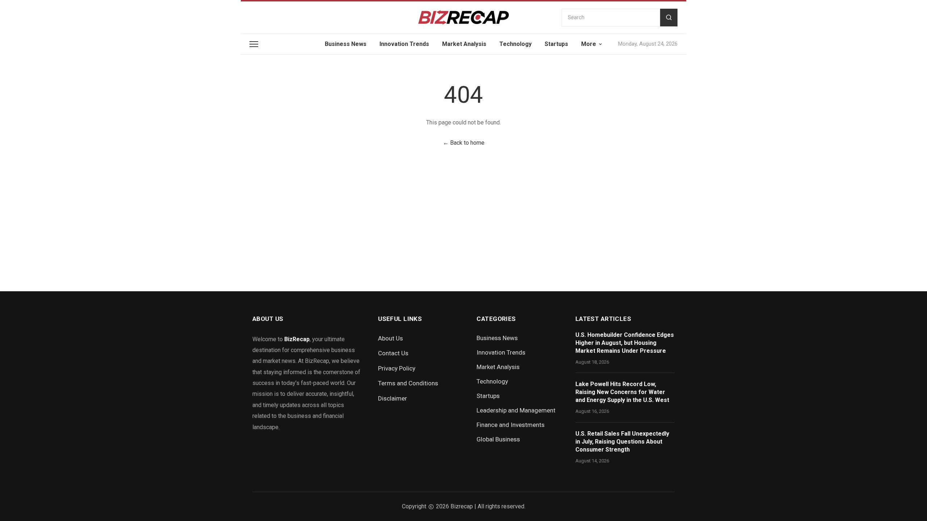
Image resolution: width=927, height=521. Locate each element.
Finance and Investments (511, 424)
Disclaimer (392, 398)
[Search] (669, 17)
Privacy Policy (396, 368)
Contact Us (393, 353)
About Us (390, 338)
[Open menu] (253, 44)
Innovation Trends (404, 44)
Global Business (498, 439)
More (588, 44)
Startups (556, 44)
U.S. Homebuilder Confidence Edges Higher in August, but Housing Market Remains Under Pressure (624, 342)
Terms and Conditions (408, 383)
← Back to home (464, 142)
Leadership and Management (516, 410)
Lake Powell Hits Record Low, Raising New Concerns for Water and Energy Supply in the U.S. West (622, 392)
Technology (515, 44)
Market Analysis (464, 44)
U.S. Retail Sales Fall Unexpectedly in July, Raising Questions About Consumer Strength (622, 441)
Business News (345, 44)
